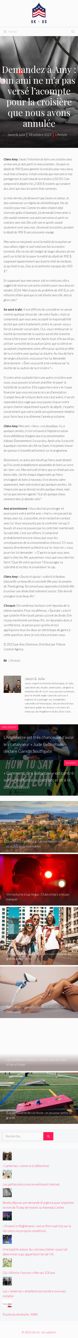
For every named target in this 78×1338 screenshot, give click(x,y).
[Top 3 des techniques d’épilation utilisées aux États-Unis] (39, 1016)
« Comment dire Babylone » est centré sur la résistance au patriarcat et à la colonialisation (39, 779)
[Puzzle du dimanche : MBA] (7, 1306)
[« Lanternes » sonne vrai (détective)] (7, 1158)
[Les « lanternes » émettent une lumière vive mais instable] (7, 1283)
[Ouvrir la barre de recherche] (73, 31)
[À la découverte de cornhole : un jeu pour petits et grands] (39, 1121)
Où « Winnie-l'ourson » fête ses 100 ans (29, 1273)
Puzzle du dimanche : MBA (20, 1314)
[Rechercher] (48, 1136)
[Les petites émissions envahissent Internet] (7, 1176)
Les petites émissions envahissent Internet (31, 1184)
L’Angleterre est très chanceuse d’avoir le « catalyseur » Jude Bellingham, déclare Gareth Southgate (39, 744)
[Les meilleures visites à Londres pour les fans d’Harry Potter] (39, 1068)
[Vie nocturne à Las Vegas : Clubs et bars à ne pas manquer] (39, 903)
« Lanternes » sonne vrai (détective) (26, 1166)
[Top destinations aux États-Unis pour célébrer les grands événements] (39, 963)
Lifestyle (14, 660)
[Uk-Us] (39, 13)
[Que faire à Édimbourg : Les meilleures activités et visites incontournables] (39, 850)
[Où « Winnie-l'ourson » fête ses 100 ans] (7, 1265)
